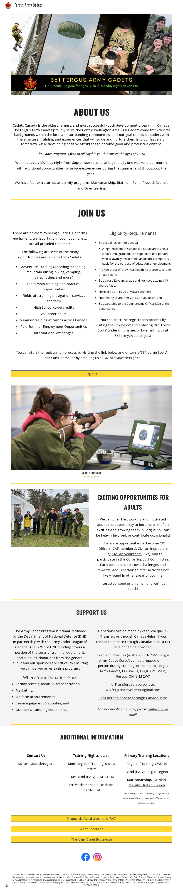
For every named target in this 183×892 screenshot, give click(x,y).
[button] (6, 885)
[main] (91, 112)
